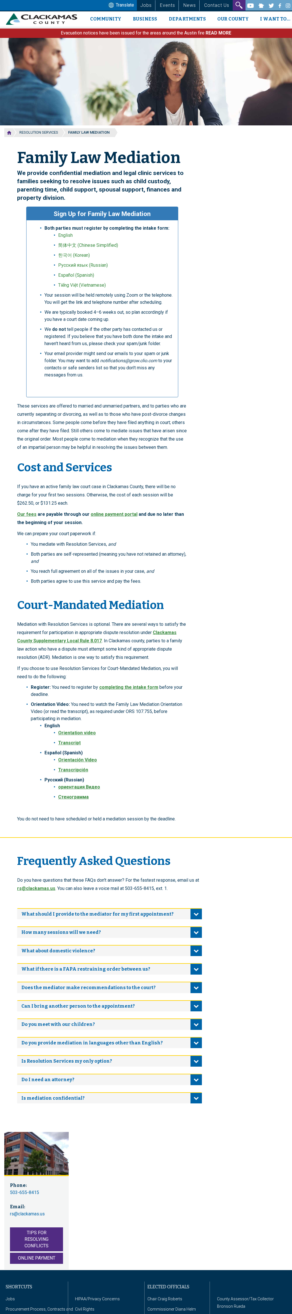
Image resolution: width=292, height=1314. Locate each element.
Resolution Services (38, 132)
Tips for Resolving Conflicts (36, 1239)
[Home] (44, 19)
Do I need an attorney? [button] (47, 1079)
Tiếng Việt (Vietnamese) (82, 285)
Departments (187, 19)
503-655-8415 (24, 1192)
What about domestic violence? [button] (58, 951)
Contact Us (216, 5)
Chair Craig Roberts (164, 1299)
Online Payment (36, 1258)
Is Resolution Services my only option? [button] (66, 1061)
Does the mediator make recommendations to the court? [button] (88, 987)
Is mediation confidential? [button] (53, 1098)
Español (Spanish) (76, 275)
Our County (233, 19)
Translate (124, 5)
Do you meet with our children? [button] (58, 1024)
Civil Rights (84, 1309)
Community (105, 19)
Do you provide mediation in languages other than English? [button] (92, 1043)
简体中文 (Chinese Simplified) (88, 245)
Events (167, 5)
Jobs (146, 5)
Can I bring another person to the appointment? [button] (78, 1006)
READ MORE (218, 33)
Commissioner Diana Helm (171, 1309)
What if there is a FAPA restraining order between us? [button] (85, 969)
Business (145, 19)
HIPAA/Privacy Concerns (97, 1299)
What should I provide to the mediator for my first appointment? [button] (97, 914)
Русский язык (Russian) (83, 265)
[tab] (109, 914)
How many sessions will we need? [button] (61, 932)
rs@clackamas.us (36, 888)
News (189, 5)
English (65, 235)
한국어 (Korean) (74, 255)
